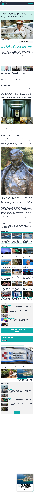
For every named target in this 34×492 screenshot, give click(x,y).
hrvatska (2, 345)
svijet (23, 345)
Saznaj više (25, 489)
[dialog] (25, 482)
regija (13, 345)
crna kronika (17, 345)
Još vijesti (16, 412)
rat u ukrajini (8, 345)
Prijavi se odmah (4, 340)
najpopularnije (5, 383)
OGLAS (17, 7)
